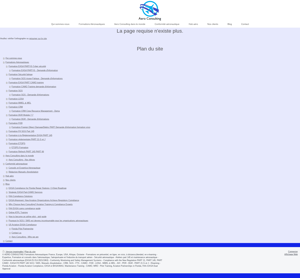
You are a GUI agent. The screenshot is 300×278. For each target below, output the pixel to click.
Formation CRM (16, 107)
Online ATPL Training (18, 212)
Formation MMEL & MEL (20, 103)
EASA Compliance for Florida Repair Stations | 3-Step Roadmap (37, 188)
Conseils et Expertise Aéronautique (24, 168)
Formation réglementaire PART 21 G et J (27, 139)
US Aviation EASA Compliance (23, 224)
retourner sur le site (38, 38)
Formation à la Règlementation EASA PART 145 (30, 135)
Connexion (293, 251)
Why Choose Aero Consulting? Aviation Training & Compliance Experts (41, 204)
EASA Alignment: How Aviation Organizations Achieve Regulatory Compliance (44, 200)
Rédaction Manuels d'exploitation (23, 172)
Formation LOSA (16, 99)
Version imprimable (14, 252)
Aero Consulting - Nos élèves (22, 160)
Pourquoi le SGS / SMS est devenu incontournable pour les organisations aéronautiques (48, 220)
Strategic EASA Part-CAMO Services (25, 192)
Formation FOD (15, 123)
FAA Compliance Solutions (21, 196)
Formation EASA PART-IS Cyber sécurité (27, 66)
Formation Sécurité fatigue (20, 74)
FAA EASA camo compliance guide (24, 208)
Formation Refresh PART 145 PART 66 (26, 151)
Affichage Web (291, 254)
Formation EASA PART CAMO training (26, 82)
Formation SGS (16, 90)
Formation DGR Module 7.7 (21, 115)
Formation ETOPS (17, 143)
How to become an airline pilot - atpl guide (27, 216)
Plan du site (30, 252)
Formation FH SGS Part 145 (21, 131)
